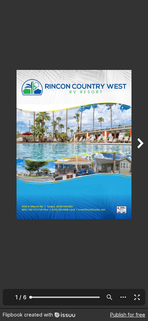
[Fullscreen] (137, 297)
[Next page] (139, 154)
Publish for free (127, 315)
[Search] (109, 297)
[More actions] (123, 297)
